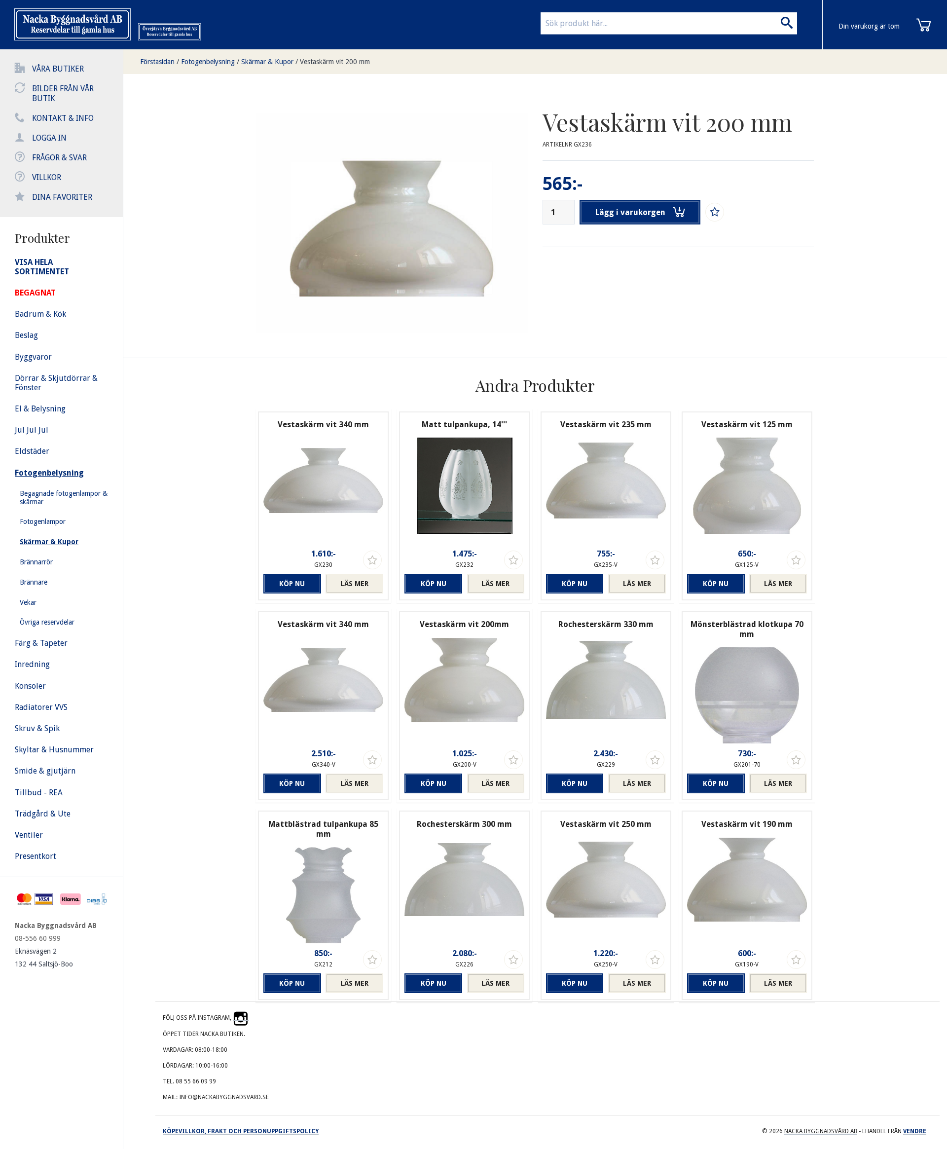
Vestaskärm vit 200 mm (335, 62)
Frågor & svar (59, 157)
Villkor (46, 177)
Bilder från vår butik (63, 93)
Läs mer (354, 584)
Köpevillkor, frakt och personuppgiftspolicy (241, 1131)
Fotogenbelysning (208, 62)
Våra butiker (58, 69)
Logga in (49, 138)
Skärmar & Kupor (267, 62)
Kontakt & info (63, 118)
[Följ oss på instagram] (241, 1017)
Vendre (914, 1131)
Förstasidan (157, 62)
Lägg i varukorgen (630, 212)
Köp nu (292, 584)
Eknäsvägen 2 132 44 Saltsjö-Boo (44, 957)
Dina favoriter (62, 197)
